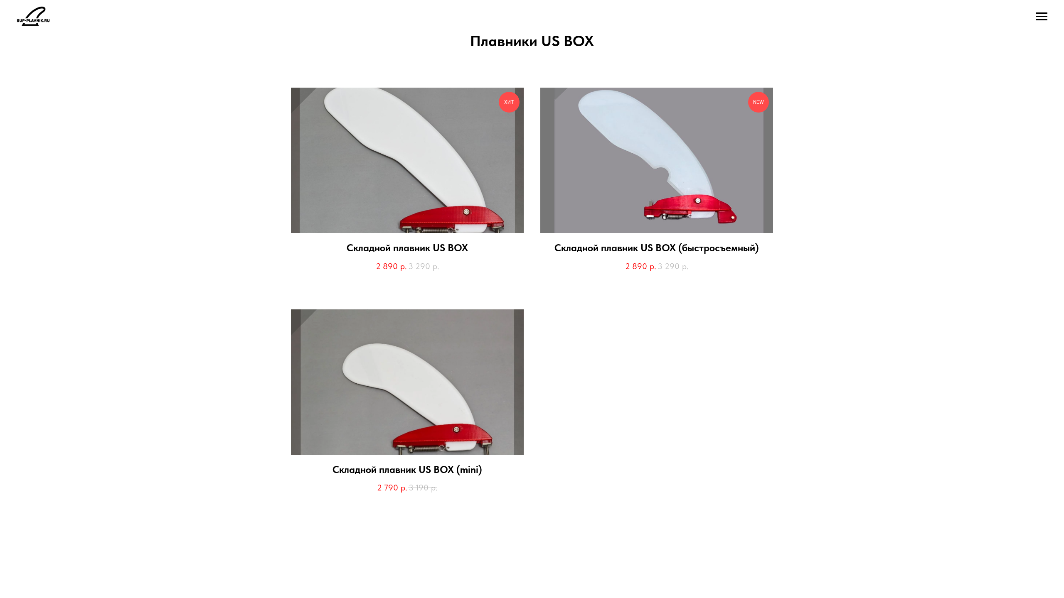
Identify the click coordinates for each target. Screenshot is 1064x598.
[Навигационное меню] (1041, 16)
